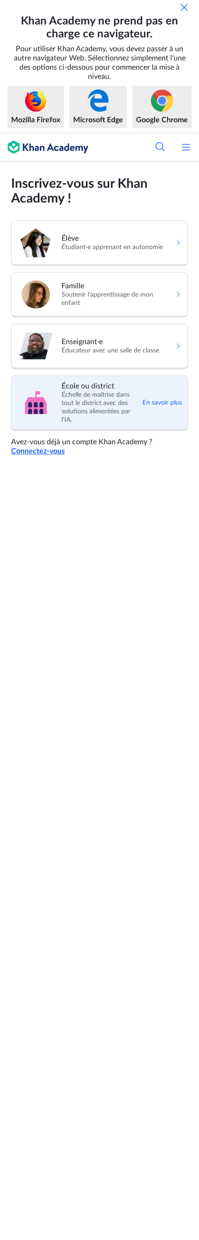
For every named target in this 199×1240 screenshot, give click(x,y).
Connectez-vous (38, 451)
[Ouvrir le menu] (186, 147)
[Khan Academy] (44, 147)
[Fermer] (184, 7)
